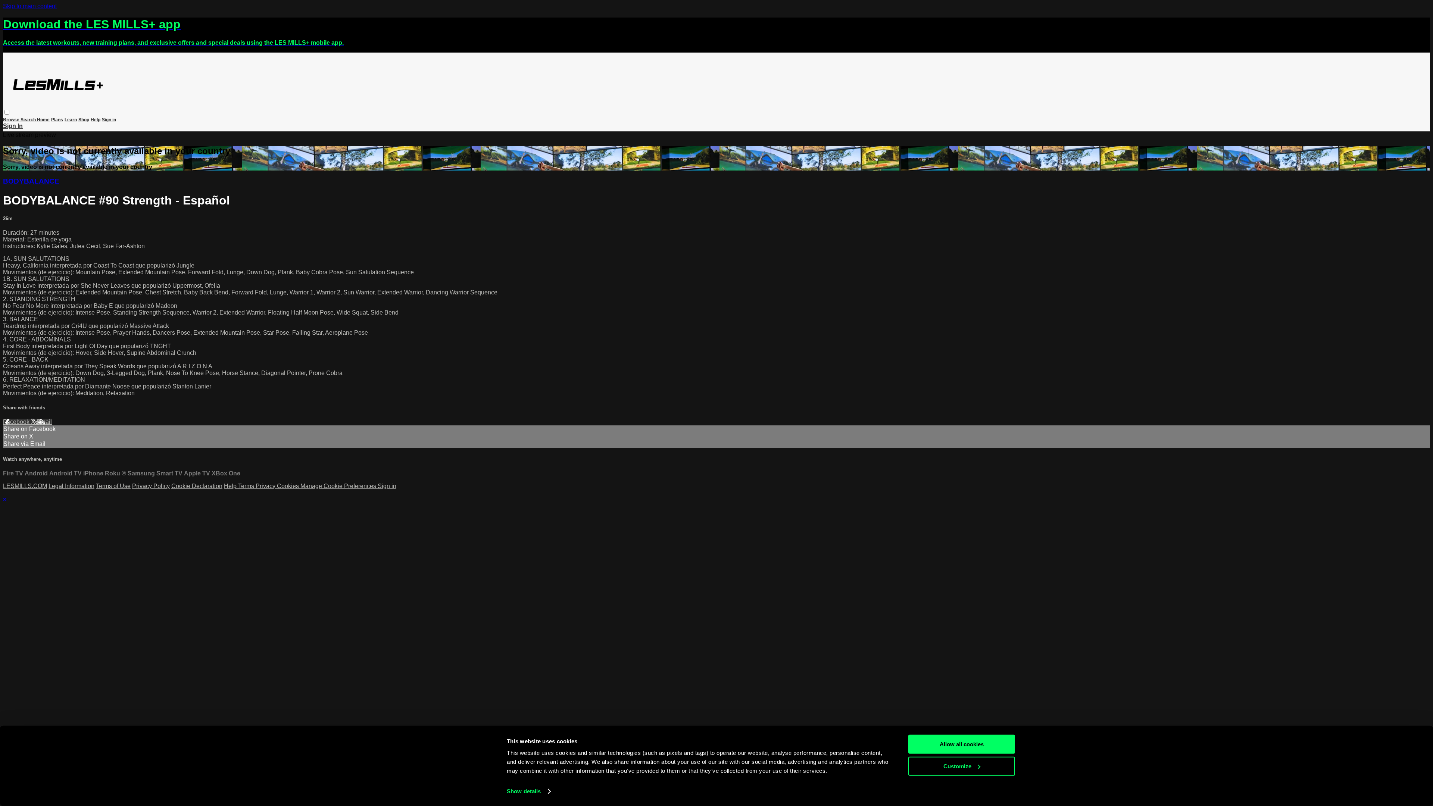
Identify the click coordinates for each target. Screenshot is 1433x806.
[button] (6, 112)
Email (44, 422)
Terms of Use (113, 486)
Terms (247, 486)
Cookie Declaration (196, 486)
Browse (12, 119)
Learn (71, 119)
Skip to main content (30, 6)
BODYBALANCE (31, 181)
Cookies (288, 486)
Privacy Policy (151, 486)
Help (95, 119)
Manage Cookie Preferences (339, 486)
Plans (57, 119)
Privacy (266, 486)
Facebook (17, 422)
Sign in (109, 119)
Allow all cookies (962, 744)
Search (29, 119)
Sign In (13, 126)
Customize (957, 766)
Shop (83, 119)
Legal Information (71, 486)
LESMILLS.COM (25, 486)
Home (43, 119)
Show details (524, 791)
